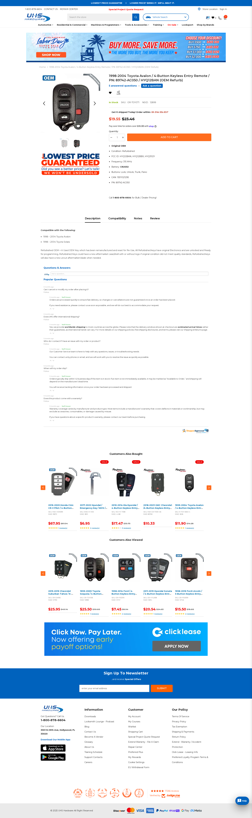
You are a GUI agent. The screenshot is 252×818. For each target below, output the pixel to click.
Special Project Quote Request (126, 9)
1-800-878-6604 (33, 9)
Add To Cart (169, 137)
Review (155, 218)
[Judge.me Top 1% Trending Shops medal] (139, 793)
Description (92, 218)
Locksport (187, 25)
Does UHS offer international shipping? (62, 317)
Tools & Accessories (136, 25)
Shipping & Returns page (195, 330)
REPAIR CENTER (69, 9)
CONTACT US (51, 9)
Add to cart (62, 485)
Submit (162, 688)
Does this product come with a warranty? (63, 398)
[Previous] (45, 103)
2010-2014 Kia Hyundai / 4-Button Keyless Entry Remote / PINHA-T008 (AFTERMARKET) (125, 509)
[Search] (135, 17)
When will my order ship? (55, 368)
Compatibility (117, 218)
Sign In (223, 9)
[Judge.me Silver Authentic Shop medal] (102, 793)
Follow (46, 292)
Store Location (210, 9)
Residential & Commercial (71, 25)
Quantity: (113, 131)
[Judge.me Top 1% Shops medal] (127, 793)
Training (157, 25)
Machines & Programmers (105, 25)
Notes (138, 218)
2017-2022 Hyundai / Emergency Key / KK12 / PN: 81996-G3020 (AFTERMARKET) (92, 509)
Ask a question (152, 85)
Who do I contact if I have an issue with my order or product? (72, 341)
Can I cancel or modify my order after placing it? (66, 289)
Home (42, 67)
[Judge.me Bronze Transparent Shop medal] (114, 793)
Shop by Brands (205, 25)
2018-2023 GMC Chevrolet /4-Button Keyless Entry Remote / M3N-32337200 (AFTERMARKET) (157, 509)
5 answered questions (123, 85)
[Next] (95, 103)
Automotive (44, 25)
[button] (50, 309)
